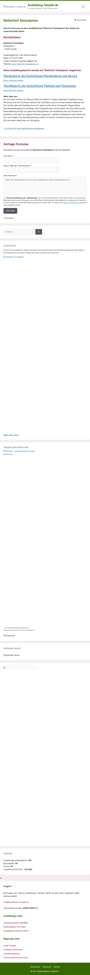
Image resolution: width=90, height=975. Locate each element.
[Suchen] (38, 232)
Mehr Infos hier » (11, 435)
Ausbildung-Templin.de (43, 5)
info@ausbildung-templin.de (16, 902)
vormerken (81, 20)
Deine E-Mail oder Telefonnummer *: (18, 166)
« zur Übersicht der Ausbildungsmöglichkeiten (24, 128)
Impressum (47, 967)
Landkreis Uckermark (13, 949)
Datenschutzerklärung (71, 202)
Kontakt (57, 967)
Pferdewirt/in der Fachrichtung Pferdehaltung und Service (40, 76)
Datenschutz (35, 967)
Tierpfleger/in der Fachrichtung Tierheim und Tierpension (40, 86)
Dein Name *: (9, 156)
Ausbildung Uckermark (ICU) (16, 931)
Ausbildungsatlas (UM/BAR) (16, 923)
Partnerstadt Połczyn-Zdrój (16, 957)
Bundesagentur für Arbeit (15, 927)
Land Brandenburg (12, 953)
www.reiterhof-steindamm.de (25, 64)
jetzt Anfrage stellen (13, 80)
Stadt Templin (10, 945)
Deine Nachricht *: (11, 175)
